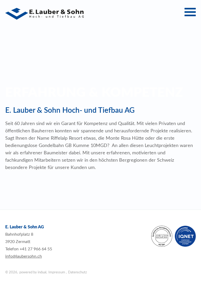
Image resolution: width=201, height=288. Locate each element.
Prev (8, 62)
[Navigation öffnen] (190, 12)
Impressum (57, 272)
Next (193, 62)
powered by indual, (33, 272)
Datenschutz (77, 272)
